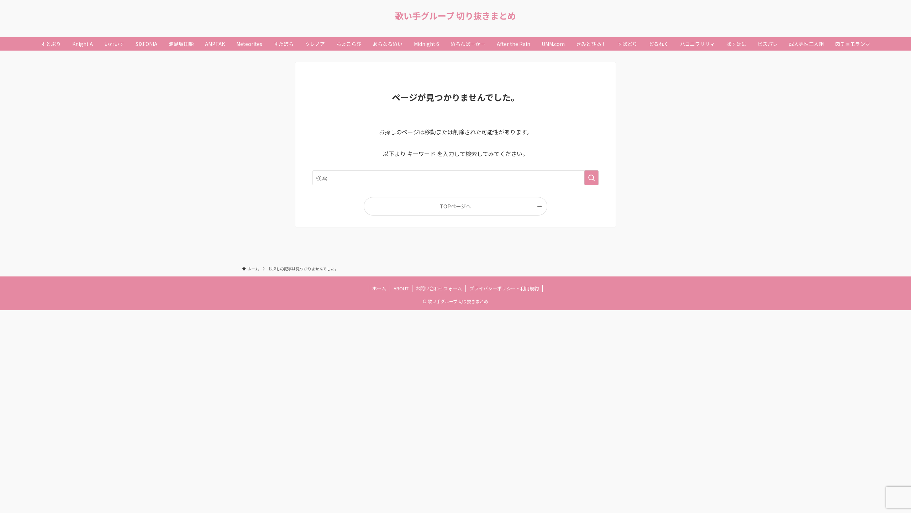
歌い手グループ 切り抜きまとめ (455, 15)
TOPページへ (455, 206)
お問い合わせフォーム (439, 288)
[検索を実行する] (591, 177)
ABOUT (401, 288)
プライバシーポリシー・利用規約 (504, 288)
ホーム (379, 288)
